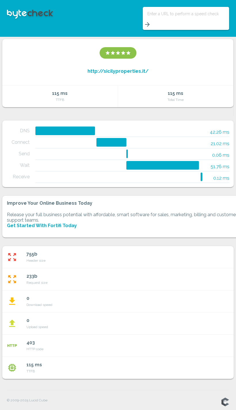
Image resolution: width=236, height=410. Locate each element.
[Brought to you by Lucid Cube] (225, 402)
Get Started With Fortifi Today (42, 225)
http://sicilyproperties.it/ (118, 71)
